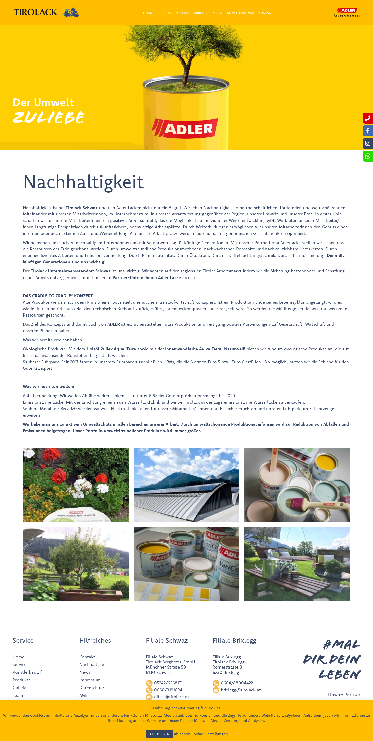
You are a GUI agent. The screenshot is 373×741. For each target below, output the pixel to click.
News (84, 672)
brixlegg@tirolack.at (241, 689)
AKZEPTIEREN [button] (159, 734)
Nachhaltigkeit (93, 664)
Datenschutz (91, 687)
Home (18, 656)
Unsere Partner (344, 695)
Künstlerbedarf (27, 672)
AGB (83, 695)
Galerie (19, 687)
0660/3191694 (168, 689)
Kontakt (87, 656)
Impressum (90, 679)
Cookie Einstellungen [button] (209, 733)
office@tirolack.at (171, 696)
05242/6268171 (168, 683)
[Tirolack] (35, 12)
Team (18, 695)
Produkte (153, 430)
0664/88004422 (237, 683)
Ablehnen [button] (182, 733)
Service (19, 664)
